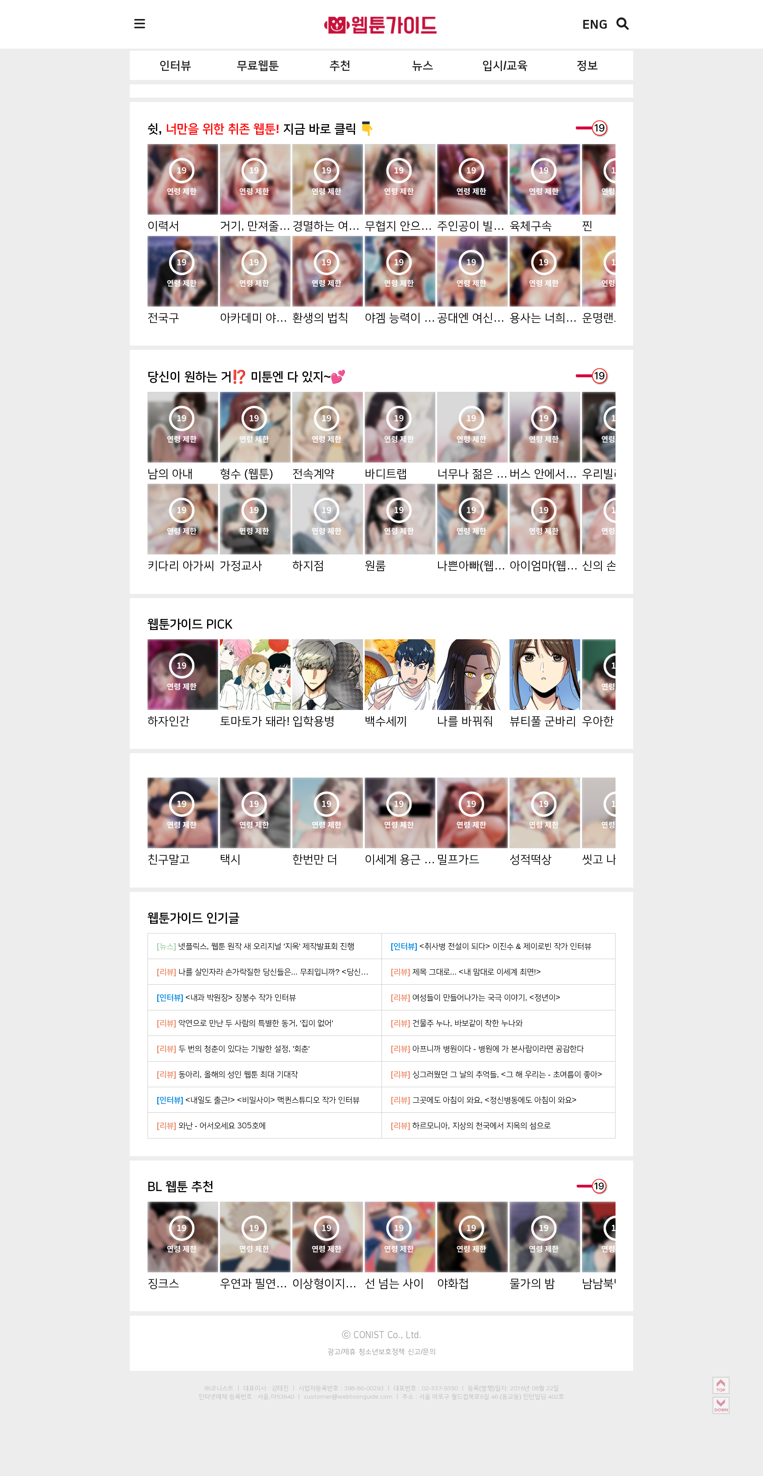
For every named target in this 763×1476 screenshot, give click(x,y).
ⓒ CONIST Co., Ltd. (382, 1334)
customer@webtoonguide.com (348, 1396)
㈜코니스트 (219, 1388)
